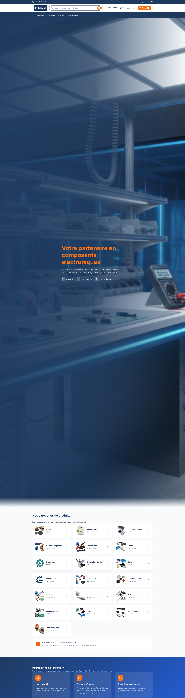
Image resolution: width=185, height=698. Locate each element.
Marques (52, 15)
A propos (61, 15)
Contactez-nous (73, 15)
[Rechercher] (99, 8)
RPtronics (40, 8)
